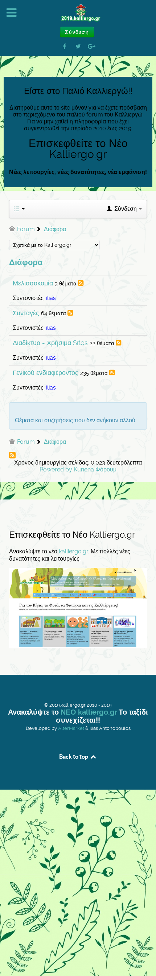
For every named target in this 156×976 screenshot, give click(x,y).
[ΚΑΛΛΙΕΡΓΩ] (78, 13)
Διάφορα (26, 262)
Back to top (74, 756)
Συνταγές (26, 313)
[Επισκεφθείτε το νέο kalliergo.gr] (78, 607)
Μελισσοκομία (33, 283)
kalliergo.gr (73, 551)
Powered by (56, 469)
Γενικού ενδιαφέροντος (45, 372)
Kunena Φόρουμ (95, 469)
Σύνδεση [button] (77, 32)
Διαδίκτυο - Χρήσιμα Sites (50, 343)
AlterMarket (71, 728)
